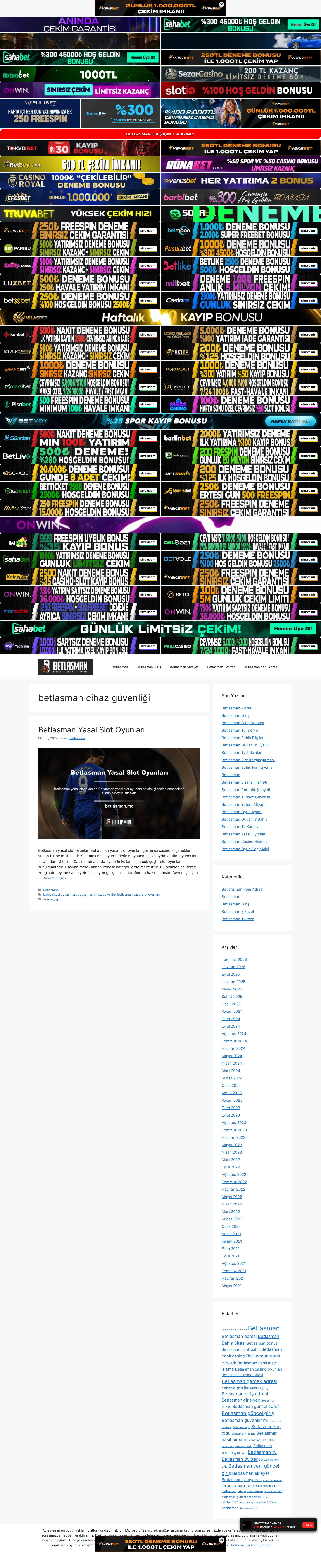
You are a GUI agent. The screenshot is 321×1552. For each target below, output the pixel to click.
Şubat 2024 (232, 1078)
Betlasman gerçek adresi (249, 1381)
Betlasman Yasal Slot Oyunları (91, 729)
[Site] (80, 230)
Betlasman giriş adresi (245, 1394)
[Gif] (160, 317)
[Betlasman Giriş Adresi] (65, 666)
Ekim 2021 (231, 1248)
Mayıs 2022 (232, 1197)
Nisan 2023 (232, 1152)
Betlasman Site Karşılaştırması (248, 760)
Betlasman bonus (262, 1343)
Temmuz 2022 (234, 1182)
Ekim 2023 (231, 1108)
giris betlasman (261, 1485)
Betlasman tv (262, 1452)
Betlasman (120, 667)
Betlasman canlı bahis (241, 1349)
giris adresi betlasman (236, 1485)
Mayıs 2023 (232, 1145)
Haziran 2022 (233, 1189)
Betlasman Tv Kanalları (242, 827)
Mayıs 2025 (232, 989)
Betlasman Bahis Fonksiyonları (248, 767)
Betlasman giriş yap (241, 1400)
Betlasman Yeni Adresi (261, 667)
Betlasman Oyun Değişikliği (245, 849)
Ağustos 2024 (234, 1033)
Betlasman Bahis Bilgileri (243, 738)
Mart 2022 (231, 1211)
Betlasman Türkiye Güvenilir (246, 797)
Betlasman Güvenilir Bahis (244, 819)
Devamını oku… (55, 878)
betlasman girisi (232, 1388)
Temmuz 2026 (234, 959)
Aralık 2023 (232, 1093)
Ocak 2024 (231, 1085)
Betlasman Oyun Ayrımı (242, 812)
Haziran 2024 (233, 1048)
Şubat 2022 (232, 1219)
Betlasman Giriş (149, 667)
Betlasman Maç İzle (243, 1433)
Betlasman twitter (240, 1459)
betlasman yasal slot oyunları (138, 894)
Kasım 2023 (232, 1100)
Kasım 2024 (232, 1011)
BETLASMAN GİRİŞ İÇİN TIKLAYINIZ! (160, 134)
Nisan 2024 (232, 1063)
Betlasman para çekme (261, 1440)
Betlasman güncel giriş (248, 1413)
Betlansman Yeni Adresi (242, 889)
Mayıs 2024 (232, 1056)
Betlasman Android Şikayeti (246, 789)
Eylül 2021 (230, 1256)
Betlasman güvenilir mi (245, 1420)
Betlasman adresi (239, 1336)
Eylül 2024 (231, 1026)
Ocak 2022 (231, 1226)
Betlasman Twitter (221, 667)
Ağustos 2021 (234, 1263)
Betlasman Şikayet (184, 667)
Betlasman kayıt (241, 1427)
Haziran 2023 (233, 1137)
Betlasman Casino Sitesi (242, 1375)
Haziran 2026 (233, 967)
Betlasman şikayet (250, 1473)
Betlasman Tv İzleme (240, 730)
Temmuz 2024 (234, 1041)
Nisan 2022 (232, 1204)
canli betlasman (272, 1480)
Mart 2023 (231, 1160)
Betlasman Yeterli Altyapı (243, 804)
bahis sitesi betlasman (59, 894)
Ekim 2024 (231, 1019)
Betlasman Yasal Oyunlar (243, 834)
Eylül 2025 (231, 974)
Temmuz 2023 (234, 1130)
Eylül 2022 (231, 1167)
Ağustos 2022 (234, 1174)
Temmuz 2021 (234, 1271)
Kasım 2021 (232, 1241)
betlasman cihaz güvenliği (97, 894)
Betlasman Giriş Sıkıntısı (243, 723)
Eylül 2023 (231, 1115)
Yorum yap (51, 899)
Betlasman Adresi (237, 708)
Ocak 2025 (231, 1004)
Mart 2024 (231, 1071)
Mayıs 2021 (232, 1286)
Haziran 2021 (233, 1278)
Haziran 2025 (233, 982)
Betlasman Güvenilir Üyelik (245, 745)
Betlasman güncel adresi (256, 1406)
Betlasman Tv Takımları (242, 752)
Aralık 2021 (231, 1234)
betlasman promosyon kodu (237, 1446)
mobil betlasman (249, 1502)
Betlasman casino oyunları (258, 1369)
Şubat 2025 (232, 996)
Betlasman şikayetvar (242, 1479)
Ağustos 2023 (234, 1122)
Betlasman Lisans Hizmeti (244, 782)
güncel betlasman (249, 1497)
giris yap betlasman (250, 1491)
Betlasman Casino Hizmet (244, 841)
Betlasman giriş (256, 1388)
